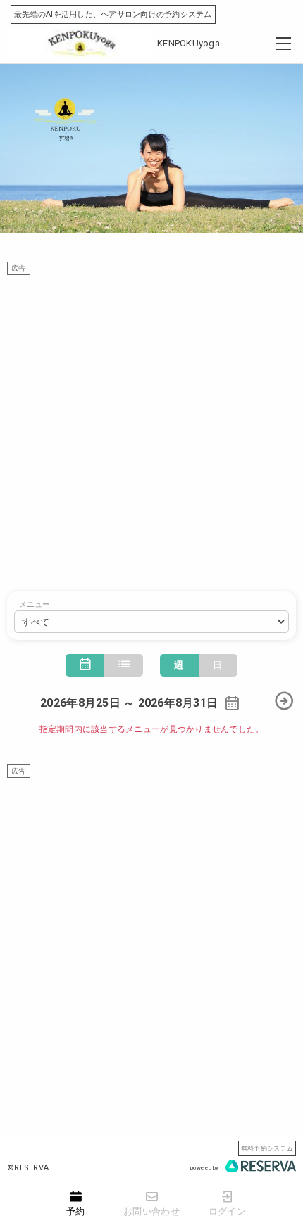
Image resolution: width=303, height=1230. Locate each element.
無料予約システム (267, 1148)
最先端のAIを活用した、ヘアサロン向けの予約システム (113, 14)
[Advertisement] (151, 426)
